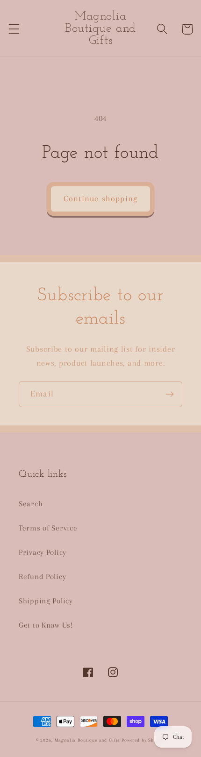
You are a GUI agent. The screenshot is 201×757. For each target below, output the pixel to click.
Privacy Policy (42, 552)
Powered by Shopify (143, 740)
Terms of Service (48, 528)
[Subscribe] (169, 394)
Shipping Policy (46, 600)
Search (31, 503)
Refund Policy (42, 576)
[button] (14, 29)
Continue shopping (100, 198)
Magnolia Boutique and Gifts (87, 740)
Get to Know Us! (46, 625)
